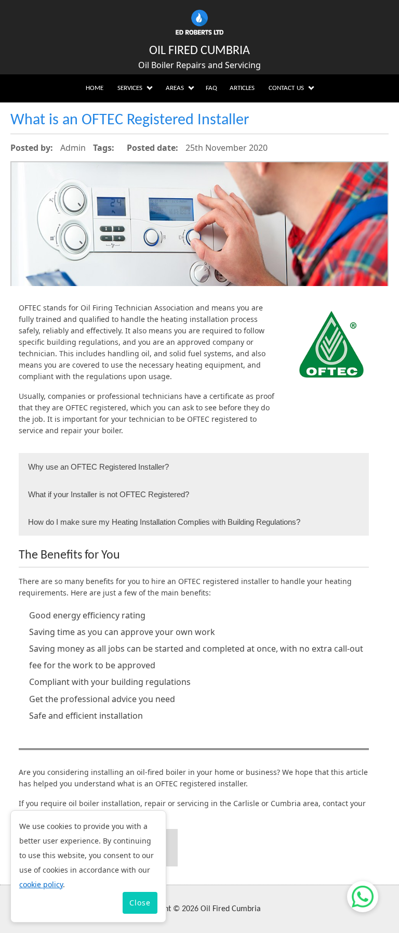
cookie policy (41, 884)
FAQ (211, 88)
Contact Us (286, 88)
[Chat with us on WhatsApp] (362, 896)
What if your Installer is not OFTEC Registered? (108, 494)
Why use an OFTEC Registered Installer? (98, 466)
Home (94, 88)
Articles (242, 88)
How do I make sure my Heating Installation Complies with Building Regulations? (164, 521)
